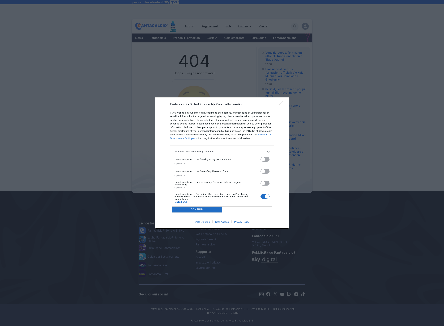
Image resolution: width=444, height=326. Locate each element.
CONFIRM (197, 209)
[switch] (265, 159)
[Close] (282, 104)
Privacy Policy (241, 221)
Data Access (222, 221)
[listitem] (222, 151)
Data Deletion (202, 221)
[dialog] (222, 163)
